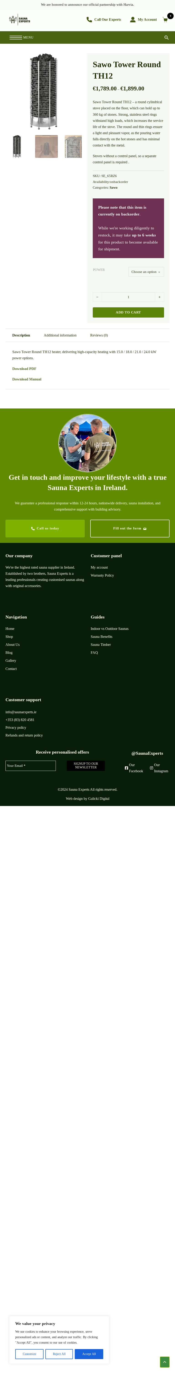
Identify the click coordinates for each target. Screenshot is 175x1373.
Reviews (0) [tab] (99, 335)
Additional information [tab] (60, 335)
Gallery (10, 660)
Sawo (114, 187)
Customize (29, 1354)
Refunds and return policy (24, 735)
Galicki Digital (98, 799)
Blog (9, 652)
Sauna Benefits (101, 637)
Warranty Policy (102, 575)
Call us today (48, 528)
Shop (9, 637)
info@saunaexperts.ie (20, 712)
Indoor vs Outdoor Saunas (110, 629)
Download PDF (24, 369)
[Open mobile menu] (16, 37)
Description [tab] (21, 335)
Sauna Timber (101, 645)
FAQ (94, 652)
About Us (12, 645)
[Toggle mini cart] (166, 19)
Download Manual (26, 379)
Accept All (89, 1354)
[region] (59, 1340)
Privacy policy (15, 727)
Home (9, 629)
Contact (11, 669)
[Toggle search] (163, 37)
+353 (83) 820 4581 (19, 720)
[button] (75, 59)
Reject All (59, 1354)
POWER (99, 270)
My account (99, 567)
